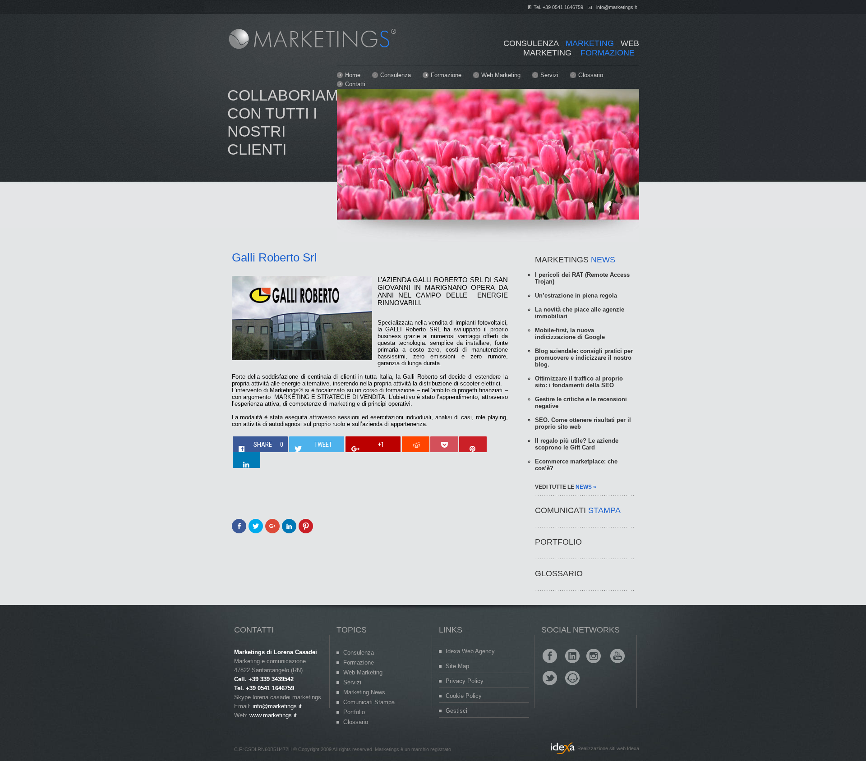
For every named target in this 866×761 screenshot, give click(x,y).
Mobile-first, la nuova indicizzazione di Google (570, 333)
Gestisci (456, 710)
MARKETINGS (575, 259)
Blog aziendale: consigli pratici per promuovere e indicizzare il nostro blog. (584, 358)
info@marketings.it (616, 7)
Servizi (549, 75)
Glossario (590, 75)
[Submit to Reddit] (415, 444)
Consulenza (395, 75)
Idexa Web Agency (470, 651)
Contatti (355, 84)
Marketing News (364, 692)
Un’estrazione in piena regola (576, 295)
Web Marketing (501, 75)
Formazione (446, 75)
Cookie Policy (464, 695)
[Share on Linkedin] (246, 460)
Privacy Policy (465, 681)
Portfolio (354, 712)
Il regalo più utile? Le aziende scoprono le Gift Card (576, 444)
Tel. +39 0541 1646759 (558, 7)
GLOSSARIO (559, 573)
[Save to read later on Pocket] (444, 444)
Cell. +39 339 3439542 (264, 679)
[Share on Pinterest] (473, 444)
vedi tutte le (565, 487)
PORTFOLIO (558, 541)
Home (352, 75)
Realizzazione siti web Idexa (608, 748)
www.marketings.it (273, 715)
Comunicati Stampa (369, 702)
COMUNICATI (578, 510)
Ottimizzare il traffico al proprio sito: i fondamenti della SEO (579, 382)
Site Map (457, 666)
